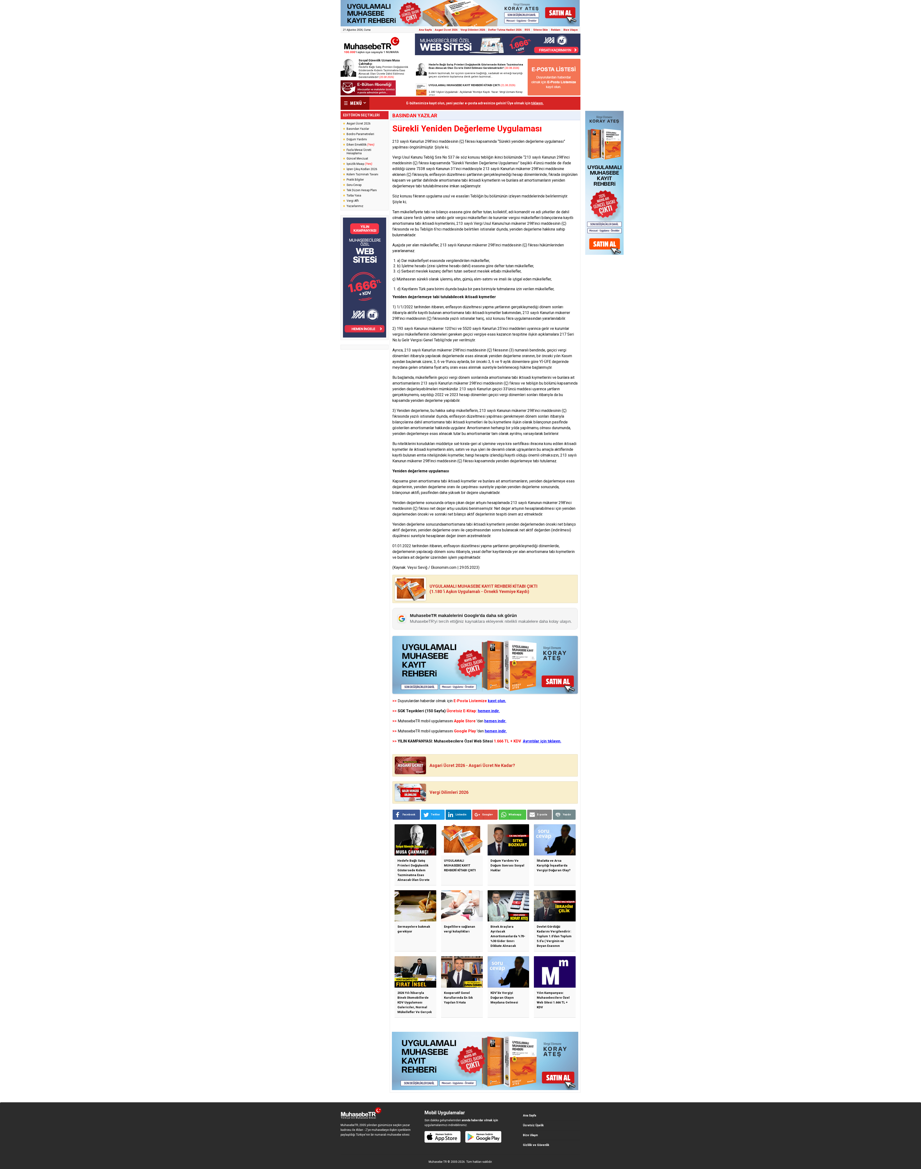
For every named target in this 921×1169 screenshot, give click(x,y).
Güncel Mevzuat (357, 158)
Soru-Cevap (354, 185)
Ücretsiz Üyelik (533, 1125)
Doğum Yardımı (357, 139)
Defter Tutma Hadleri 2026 (504, 29)
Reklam (555, 29)
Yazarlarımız (355, 206)
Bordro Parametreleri (360, 134)
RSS (527, 29)
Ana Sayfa (425, 29)
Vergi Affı (353, 200)
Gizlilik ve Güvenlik (536, 1145)
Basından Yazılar (358, 129)
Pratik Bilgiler (355, 179)
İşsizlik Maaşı (359, 164)
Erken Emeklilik (360, 144)
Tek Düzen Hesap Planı (362, 190)
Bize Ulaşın (570, 29)
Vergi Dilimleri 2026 (472, 29)
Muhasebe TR (438, 1161)
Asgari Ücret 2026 (446, 29)
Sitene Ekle (540, 29)
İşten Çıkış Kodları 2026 (362, 169)
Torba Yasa (354, 195)
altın (457, 279)
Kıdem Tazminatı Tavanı (362, 174)
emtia (421, 455)
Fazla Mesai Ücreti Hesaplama (359, 151)
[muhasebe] (371, 53)
